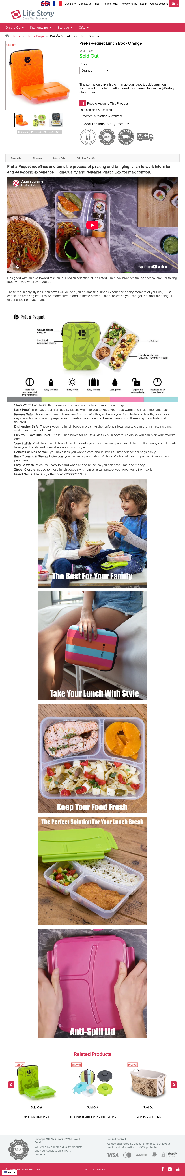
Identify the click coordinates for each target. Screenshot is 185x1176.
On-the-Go (13, 28)
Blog (97, 3)
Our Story (70, 3)
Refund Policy (110, 3)
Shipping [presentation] (37, 158)
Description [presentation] (16, 158)
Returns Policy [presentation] (59, 158)
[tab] (17, 158)
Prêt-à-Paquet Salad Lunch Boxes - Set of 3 (92, 1116)
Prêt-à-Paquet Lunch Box (36, 1116)
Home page (35, 36)
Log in (143, 3)
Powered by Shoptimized (95, 1169)
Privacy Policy (129, 3)
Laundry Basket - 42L (149, 1116)
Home (15, 36)
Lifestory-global (20, 1169)
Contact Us (85, 3)
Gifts (82, 28)
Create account (159, 3)
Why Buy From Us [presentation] (86, 158)
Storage (64, 28)
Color (83, 64)
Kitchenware (39, 28)
